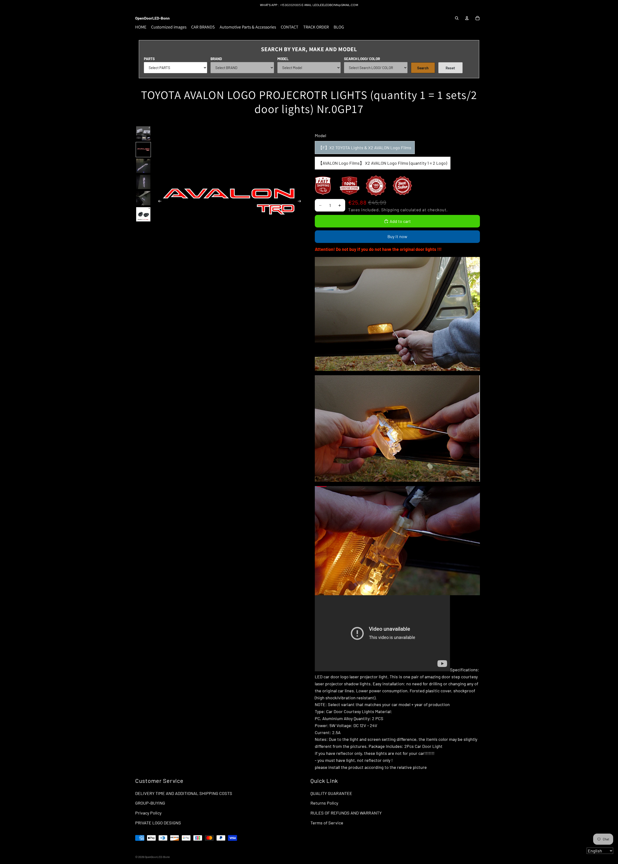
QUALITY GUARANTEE (331, 793)
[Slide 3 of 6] (143, 166)
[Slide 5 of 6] (143, 198)
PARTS (149, 59)
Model (283, 59)
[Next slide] (300, 202)
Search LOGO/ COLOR (362, 59)
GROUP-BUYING (150, 803)
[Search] (456, 18)
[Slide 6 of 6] (143, 214)
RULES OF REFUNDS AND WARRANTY (346, 812)
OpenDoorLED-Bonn (157, 856)
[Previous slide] (158, 202)
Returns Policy (324, 803)
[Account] (467, 18)
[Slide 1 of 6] (143, 133)
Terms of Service (326, 822)
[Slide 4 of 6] (143, 182)
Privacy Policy (148, 812)
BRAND (216, 59)
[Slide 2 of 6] (143, 149)
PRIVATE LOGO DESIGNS (158, 822)
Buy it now (397, 236)
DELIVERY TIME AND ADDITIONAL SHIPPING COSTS (183, 793)
